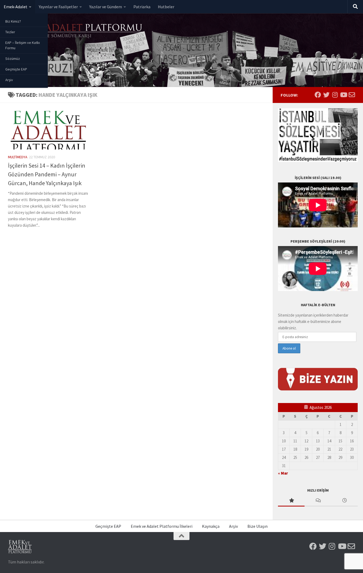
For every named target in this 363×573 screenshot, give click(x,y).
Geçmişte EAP (16, 69)
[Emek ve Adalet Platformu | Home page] (75, 31)
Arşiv (9, 79)
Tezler (10, 32)
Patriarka (141, 6)
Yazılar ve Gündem (105, 6)
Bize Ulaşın (257, 526)
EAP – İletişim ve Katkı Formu (22, 45)
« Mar (283, 473)
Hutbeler (166, 6)
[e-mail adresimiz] (352, 95)
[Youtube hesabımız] (343, 95)
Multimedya (17, 157)
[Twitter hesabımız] (326, 95)
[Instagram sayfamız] (335, 95)
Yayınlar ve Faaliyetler (58, 6)
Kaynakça (211, 526)
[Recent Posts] (344, 500)
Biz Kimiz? (13, 21)
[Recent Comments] (318, 500)
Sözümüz (12, 58)
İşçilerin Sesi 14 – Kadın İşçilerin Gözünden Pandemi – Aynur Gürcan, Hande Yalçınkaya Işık (46, 174)
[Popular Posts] (291, 500)
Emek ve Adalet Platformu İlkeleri (161, 526)
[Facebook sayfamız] (318, 95)
